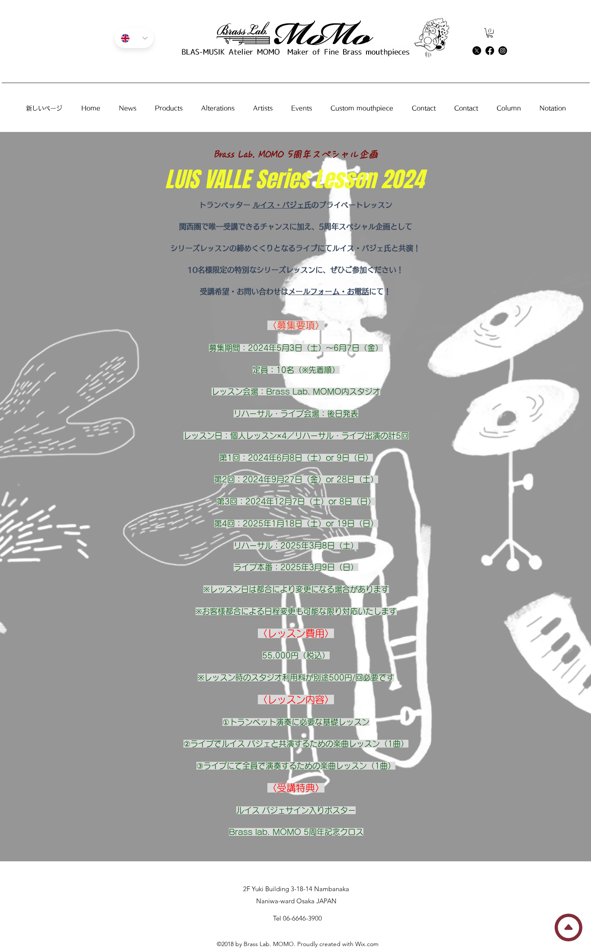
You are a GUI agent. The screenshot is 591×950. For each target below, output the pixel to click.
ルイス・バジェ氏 (282, 205)
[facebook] (489, 50)
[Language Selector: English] (134, 38)
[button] (489, 33)
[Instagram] (502, 50)
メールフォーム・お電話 (328, 291)
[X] (476, 50)
